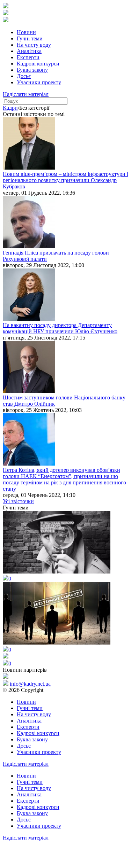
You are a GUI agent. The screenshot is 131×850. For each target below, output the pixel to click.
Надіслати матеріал (26, 94)
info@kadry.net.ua (30, 684)
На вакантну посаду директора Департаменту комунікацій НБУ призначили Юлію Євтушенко (60, 328)
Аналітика (29, 51)
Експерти (28, 57)
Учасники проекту (39, 82)
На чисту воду (34, 45)
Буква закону (32, 70)
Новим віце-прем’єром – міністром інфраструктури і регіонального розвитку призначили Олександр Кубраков (65, 180)
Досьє (24, 76)
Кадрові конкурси (38, 64)
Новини (26, 32)
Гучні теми (30, 38)
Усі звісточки (18, 501)
